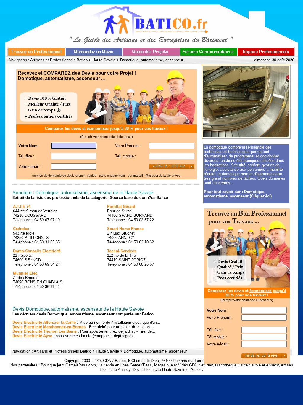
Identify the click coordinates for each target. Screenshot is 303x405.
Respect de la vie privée (163, 175)
